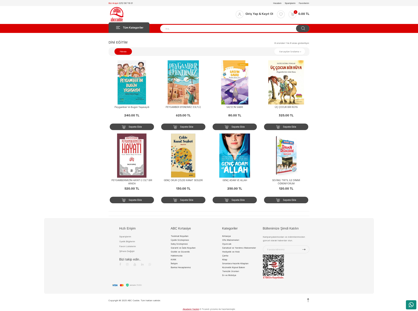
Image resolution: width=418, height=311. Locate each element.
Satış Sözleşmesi (179, 244)
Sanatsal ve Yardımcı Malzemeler (239, 247)
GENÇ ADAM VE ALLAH (235, 180)
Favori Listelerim (127, 246)
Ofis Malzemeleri (230, 240)
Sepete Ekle (135, 126)
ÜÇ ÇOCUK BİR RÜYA (286, 107)
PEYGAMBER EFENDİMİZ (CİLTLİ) (183, 107)
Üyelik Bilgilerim (127, 241)
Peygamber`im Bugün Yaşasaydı (132, 107)
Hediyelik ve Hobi (231, 251)
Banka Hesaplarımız (181, 267)
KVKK (173, 259)
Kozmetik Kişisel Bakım (233, 267)
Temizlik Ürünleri (230, 271)
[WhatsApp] (150, 264)
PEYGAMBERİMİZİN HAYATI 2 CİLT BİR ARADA (132, 182)
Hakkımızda (176, 255)
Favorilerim (304, 3)
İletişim (174, 263)
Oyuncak (226, 244)
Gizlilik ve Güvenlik (180, 251)
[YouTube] (135, 264)
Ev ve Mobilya (229, 275)
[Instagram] (127, 264)
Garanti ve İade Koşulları (183, 247)
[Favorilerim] (281, 14)
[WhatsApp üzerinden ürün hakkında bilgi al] (411, 304)
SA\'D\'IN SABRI (234, 107)
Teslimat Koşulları (179, 236)
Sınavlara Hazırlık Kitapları (235, 263)
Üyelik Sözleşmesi (180, 240)
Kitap (224, 259)
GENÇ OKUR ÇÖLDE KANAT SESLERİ (183, 180)
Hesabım (277, 3)
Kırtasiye (226, 236)
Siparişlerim (290, 3)
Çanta (225, 255)
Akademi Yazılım (191, 309)
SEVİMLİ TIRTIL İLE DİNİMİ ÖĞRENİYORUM (286, 182)
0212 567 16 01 (126, 3)
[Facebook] (120, 264)
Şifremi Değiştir (127, 251)
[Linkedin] (142, 264)
